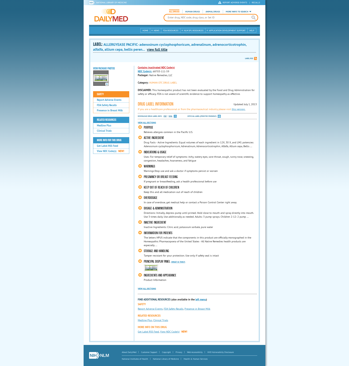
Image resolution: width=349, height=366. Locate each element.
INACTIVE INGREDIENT (155, 222)
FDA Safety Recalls (107, 105)
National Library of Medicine (111, 2)
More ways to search (237, 11)
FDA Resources (170, 30)
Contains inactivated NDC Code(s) (156, 67)
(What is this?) (178, 262)
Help (251, 30)
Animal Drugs (213, 11)
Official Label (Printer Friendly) (201, 116)
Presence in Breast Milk (110, 110)
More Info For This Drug (109, 140)
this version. (238, 109)
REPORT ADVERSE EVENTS (235, 2)
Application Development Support (227, 30)
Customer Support (149, 352)
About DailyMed (129, 352)
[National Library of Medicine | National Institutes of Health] (99, 355)
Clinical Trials (104, 130)
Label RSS (249, 58)
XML (170, 116)
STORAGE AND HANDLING (156, 251)
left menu (200, 299)
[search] (253, 18)
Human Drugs (192, 11)
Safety (100, 94)
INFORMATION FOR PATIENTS (158, 233)
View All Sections (147, 122)
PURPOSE (148, 127)
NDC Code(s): (145, 71)
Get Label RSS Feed (107, 145)
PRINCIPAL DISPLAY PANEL (157, 261)
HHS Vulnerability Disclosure (220, 352)
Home (145, 30)
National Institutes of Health (135, 358)
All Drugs (174, 11)
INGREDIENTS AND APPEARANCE (160, 275)
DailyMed (111, 15)
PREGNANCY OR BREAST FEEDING (161, 177)
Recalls (256, 2)
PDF (165, 116)
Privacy (179, 352)
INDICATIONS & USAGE (155, 152)
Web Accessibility (195, 352)
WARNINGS (149, 166)
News (156, 30)
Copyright (166, 352)
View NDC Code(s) (110, 151)
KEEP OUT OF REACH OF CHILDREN (161, 187)
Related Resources (106, 120)
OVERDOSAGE (150, 198)
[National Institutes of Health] (92, 2)
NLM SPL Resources (193, 30)
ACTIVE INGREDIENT (154, 138)
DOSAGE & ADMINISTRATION (158, 208)
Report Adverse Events (109, 100)
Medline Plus (104, 125)
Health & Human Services (196, 358)
